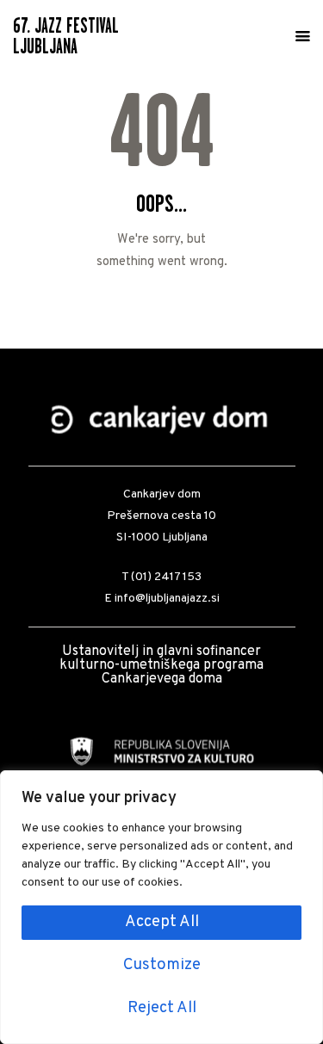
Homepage (161, 302)
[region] (161, 907)
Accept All (162, 922)
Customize (162, 965)
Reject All (161, 1008)
